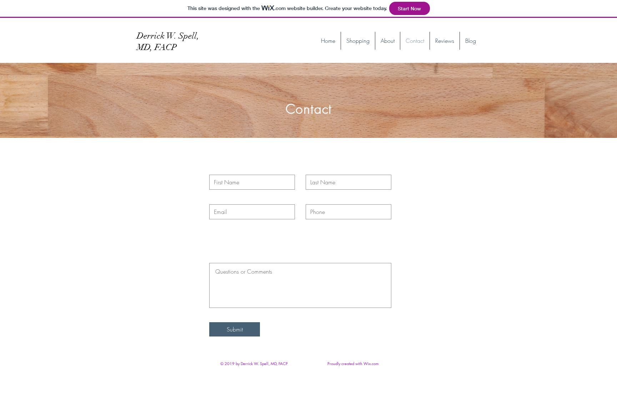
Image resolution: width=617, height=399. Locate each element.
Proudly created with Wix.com (352, 363)
